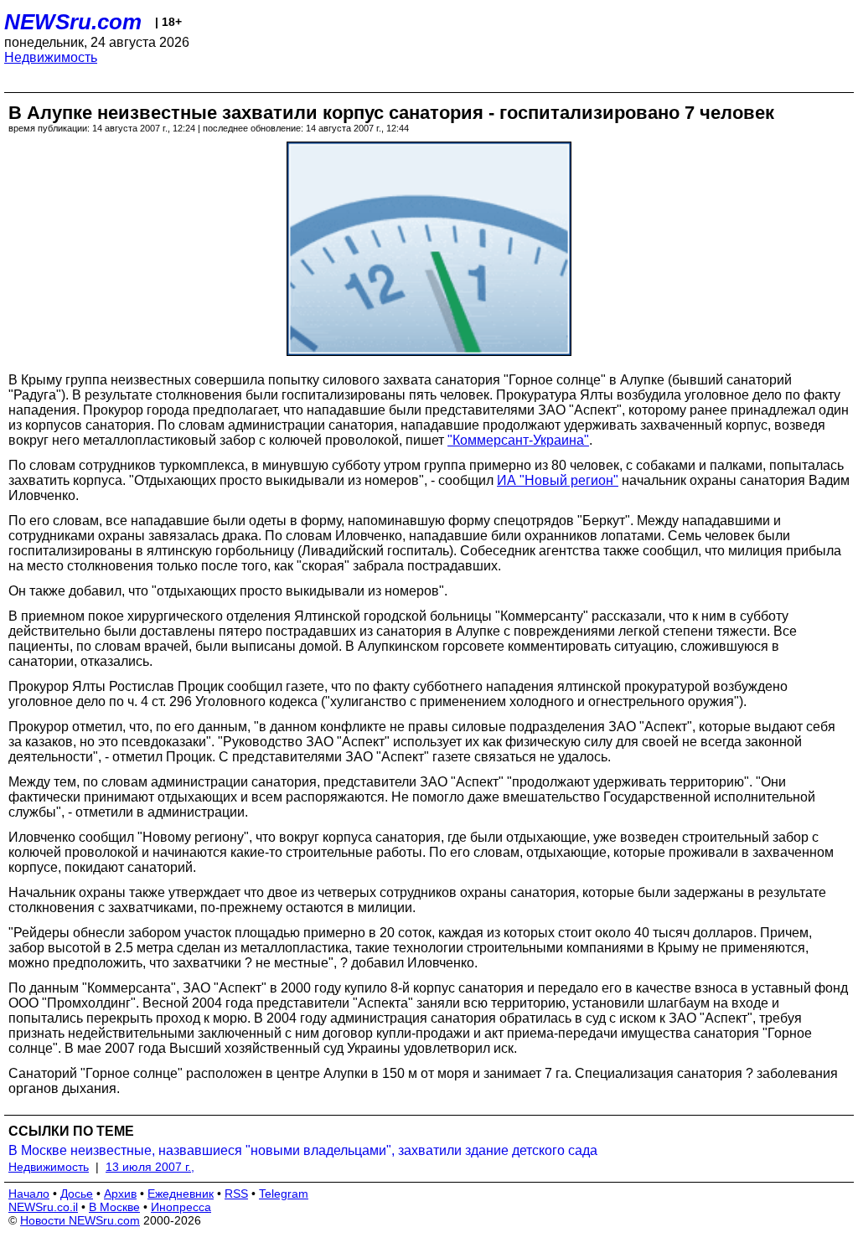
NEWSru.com (73, 21)
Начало (28, 1193)
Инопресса (181, 1207)
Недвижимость (50, 57)
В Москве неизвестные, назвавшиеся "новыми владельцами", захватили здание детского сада (302, 1150)
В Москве (114, 1207)
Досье (76, 1193)
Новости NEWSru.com (80, 1220)
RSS (236, 1193)
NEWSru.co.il (43, 1207)
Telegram (283, 1193)
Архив (120, 1193)
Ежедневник (180, 1193)
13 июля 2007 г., (150, 1166)
